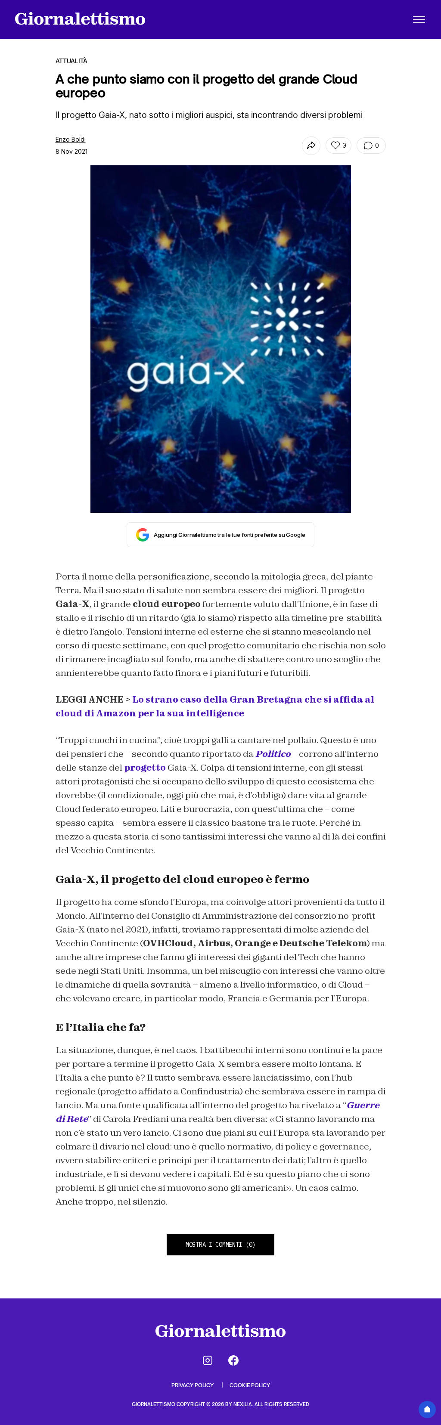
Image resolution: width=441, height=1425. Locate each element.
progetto (145, 767)
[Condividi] (311, 145)
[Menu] (419, 19)
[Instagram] (207, 1360)
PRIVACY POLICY (193, 1385)
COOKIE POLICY (250, 1385)
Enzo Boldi (71, 139)
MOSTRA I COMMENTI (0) (220, 1244)
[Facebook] (233, 1360)
